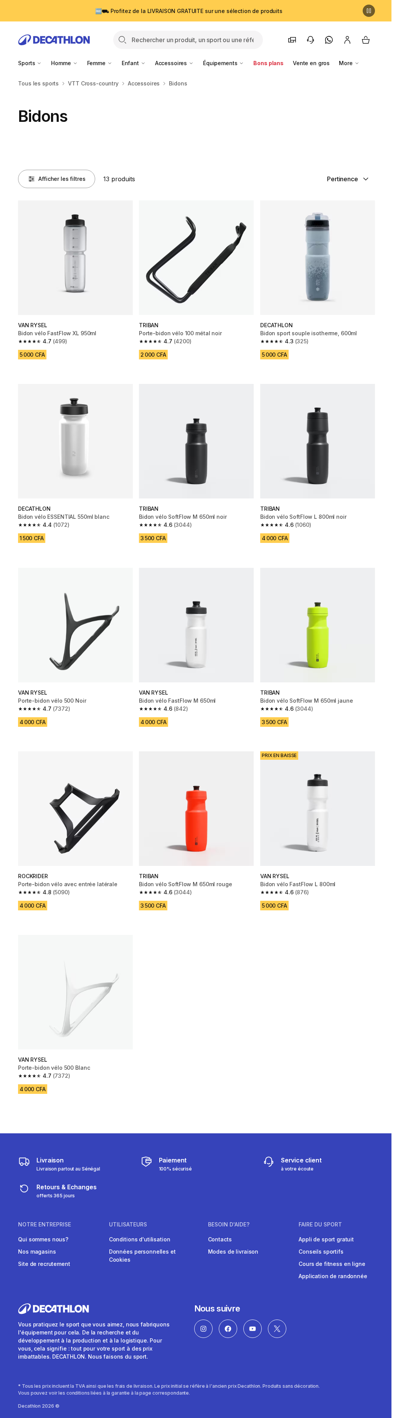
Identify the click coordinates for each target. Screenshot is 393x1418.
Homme (61, 63)
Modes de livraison (233, 1251)
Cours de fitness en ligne (332, 1264)
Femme (97, 63)
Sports (27, 63)
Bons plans (268, 63)
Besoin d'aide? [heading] (228, 1224)
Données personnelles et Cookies (142, 1255)
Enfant (131, 63)
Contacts (220, 1239)
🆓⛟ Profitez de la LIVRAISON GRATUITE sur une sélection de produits (188, 11)
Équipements (221, 63)
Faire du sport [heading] (320, 1224)
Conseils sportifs (321, 1251)
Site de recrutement (44, 1264)
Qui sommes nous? (43, 1239)
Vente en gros (311, 63)
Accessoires (171, 63)
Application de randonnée (333, 1276)
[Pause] (369, 11)
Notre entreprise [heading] (44, 1224)
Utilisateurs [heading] (128, 1224)
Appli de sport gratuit (326, 1239)
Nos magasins (37, 1251)
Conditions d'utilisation (139, 1239)
